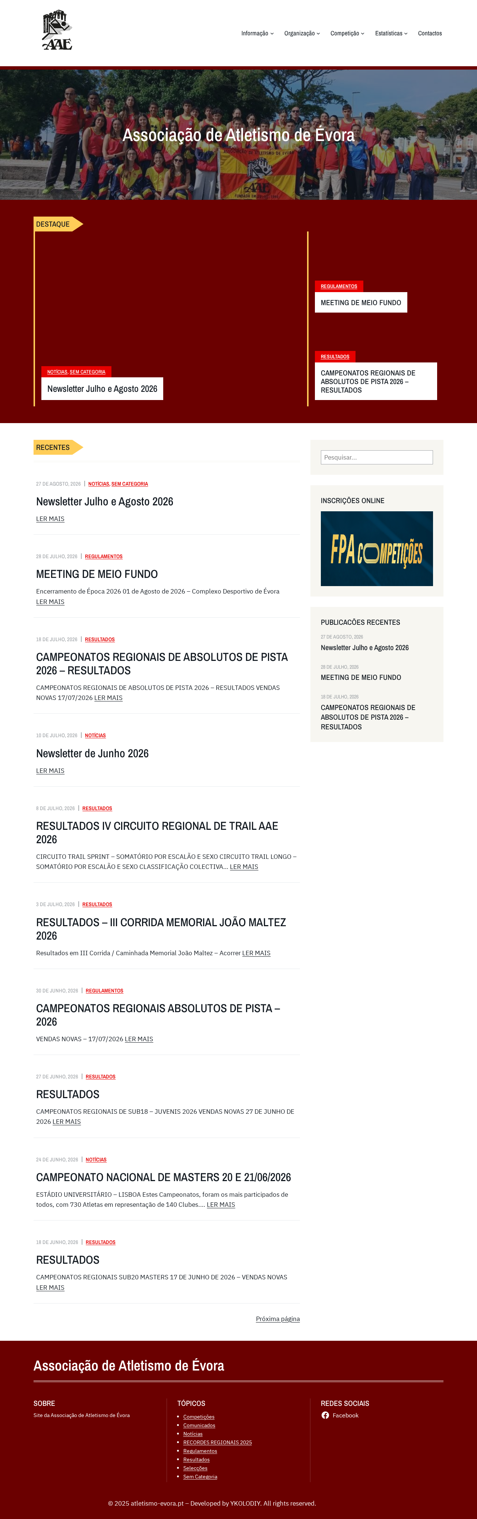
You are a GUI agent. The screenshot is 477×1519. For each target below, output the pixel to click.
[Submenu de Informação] (272, 33)
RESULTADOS (67, 1094)
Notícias (57, 371)
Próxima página (278, 1319)
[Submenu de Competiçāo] (362, 33)
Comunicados (199, 1425)
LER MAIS (50, 519)
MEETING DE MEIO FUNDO (361, 302)
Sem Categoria (87, 371)
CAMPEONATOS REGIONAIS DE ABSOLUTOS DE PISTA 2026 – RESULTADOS (368, 381)
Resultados (335, 356)
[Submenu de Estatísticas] (406, 33)
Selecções (195, 1467)
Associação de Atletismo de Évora (129, 1365)
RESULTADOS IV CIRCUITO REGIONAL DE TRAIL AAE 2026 (157, 832)
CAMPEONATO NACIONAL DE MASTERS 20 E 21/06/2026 (163, 1177)
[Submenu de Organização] (318, 33)
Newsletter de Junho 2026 (92, 753)
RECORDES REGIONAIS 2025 (217, 1442)
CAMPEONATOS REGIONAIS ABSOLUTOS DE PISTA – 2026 (158, 1014)
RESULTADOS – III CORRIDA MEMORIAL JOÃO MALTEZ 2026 (161, 928)
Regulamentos (339, 286)
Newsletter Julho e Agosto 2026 (102, 388)
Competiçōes (199, 1416)
